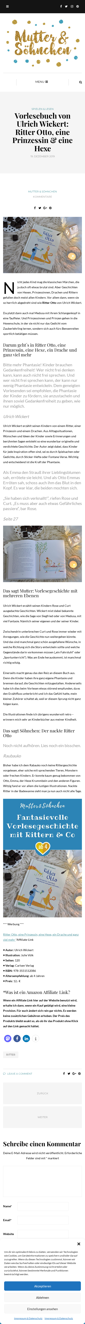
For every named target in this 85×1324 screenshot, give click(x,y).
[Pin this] (50, 208)
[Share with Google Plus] (45, 208)
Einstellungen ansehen (42, 1309)
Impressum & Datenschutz (28, 1318)
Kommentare (42, 196)
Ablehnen (42, 1297)
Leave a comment (19, 1073)
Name (7, 1206)
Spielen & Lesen (43, 109)
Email (7, 1220)
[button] (79, 1244)
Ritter (10, 1054)
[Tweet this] (39, 208)
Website (8, 1234)
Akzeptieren (42, 1286)
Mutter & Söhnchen (42, 191)
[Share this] (34, 208)
